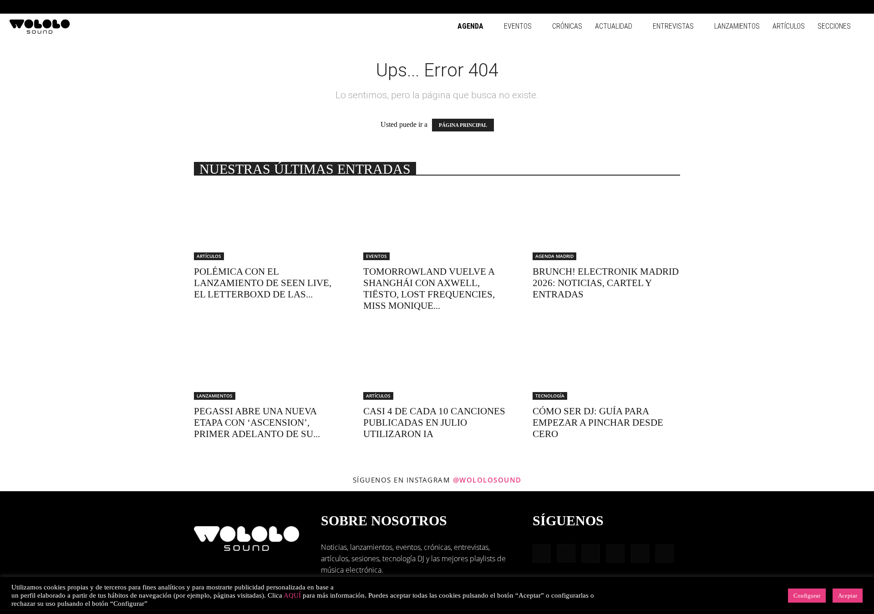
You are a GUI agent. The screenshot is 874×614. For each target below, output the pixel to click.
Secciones (834, 26)
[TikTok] (843, 7)
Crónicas (567, 26)
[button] (769, 6)
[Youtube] (858, 7)
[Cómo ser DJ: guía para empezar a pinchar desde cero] (606, 363)
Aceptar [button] (847, 595)
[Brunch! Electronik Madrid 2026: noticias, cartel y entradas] (606, 223)
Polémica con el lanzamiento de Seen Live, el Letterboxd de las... (262, 283)
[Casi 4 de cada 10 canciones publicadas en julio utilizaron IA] (437, 363)
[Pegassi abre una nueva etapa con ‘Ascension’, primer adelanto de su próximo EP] (267, 363)
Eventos (518, 26)
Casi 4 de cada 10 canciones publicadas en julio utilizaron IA (434, 422)
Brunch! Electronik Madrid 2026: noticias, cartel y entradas (606, 283)
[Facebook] (783, 7)
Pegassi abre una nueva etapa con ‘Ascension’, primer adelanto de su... (257, 422)
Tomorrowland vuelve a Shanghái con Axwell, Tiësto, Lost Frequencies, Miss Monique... (429, 288)
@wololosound (487, 479)
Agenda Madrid (554, 256)
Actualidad (613, 26)
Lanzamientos (737, 26)
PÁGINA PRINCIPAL (463, 125)
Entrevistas (673, 26)
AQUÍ (292, 595)
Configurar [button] (806, 595)
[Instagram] (798, 7)
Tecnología (549, 396)
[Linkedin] (813, 7)
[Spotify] (828, 7)
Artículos (788, 26)
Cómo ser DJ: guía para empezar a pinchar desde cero (598, 422)
